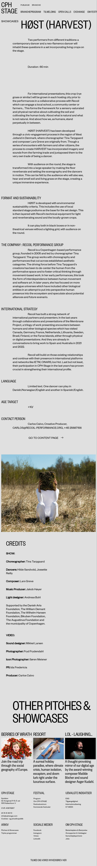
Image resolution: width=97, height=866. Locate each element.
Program (36, 798)
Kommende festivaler (42, 807)
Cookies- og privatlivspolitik (12, 818)
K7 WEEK (69, 807)
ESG (67, 798)
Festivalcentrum (39, 804)
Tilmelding (49, 11)
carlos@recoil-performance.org (38, 427)
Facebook (37, 830)
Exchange (79, 11)
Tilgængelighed (72, 801)
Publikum (25, 5)
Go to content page (43, 437)
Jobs (67, 838)
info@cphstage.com (9, 816)
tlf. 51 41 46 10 (6, 813)
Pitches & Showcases (10, 830)
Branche (36, 5)
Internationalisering (73, 804)
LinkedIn (36, 838)
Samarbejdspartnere (74, 836)
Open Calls (64, 11)
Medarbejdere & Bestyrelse (76, 830)
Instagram (37, 833)
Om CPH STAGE (40, 801)
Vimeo (36, 836)
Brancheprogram (31, 11)
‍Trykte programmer (9, 833)
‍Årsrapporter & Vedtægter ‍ (76, 833)
